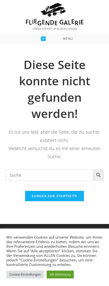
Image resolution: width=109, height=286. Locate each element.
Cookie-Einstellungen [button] (25, 274)
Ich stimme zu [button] (60, 274)
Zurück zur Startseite (54, 196)
